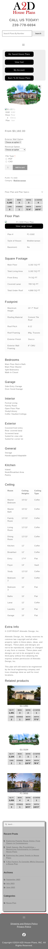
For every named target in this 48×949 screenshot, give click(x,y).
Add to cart (20, 167)
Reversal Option (12, 147)
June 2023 (10, 887)
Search (38, 33)
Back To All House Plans (19, 78)
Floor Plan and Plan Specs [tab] (17, 192)
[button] (39, 86)
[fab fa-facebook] (24, 935)
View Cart (19, 62)
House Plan (11, 903)
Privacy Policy (24, 927)
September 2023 (13, 880)
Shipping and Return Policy (24, 924)
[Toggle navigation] (23, 44)
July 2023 (10, 883)
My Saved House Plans (19, 54)
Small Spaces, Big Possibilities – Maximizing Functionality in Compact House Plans (22, 849)
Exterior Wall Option (14, 139)
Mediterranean (20, 181)
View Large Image (24, 226)
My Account (19, 70)
